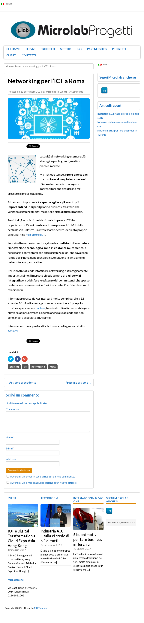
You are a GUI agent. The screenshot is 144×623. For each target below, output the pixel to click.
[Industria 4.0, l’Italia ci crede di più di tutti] (55, 524)
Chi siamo (13, 48)
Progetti (119, 48)
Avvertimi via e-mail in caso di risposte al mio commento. (42, 476)
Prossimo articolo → (78, 382)
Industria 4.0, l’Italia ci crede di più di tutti (54, 536)
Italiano (8, 4)
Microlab (51, 91)
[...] (27, 571)
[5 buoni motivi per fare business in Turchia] (88, 528)
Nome (9, 437)
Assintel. (13, 331)
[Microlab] (72, 29)
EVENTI (12, 498)
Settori (65, 48)
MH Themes (40, 608)
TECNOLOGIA (49, 498)
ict (25, 366)
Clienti (11, 55)
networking (38, 366)
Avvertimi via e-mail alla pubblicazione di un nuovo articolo (43, 482)
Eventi (63, 91)
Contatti (29, 55)
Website (11, 459)
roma (53, 366)
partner (40, 308)
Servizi (30, 48)
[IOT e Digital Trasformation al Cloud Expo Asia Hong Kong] (23, 524)
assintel (14, 366)
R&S (79, 48)
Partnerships (97, 48)
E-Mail (9, 448)
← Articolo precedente (21, 382)
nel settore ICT (35, 234)
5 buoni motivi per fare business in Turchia (87, 539)
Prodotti (48, 48)
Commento (12, 409)
